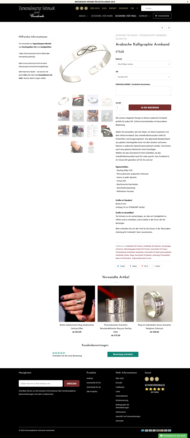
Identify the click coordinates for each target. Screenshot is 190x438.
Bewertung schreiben (123, 354)
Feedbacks (120, 387)
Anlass (82, 15)
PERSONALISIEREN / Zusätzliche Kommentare (133, 84)
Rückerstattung (122, 400)
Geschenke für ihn (94, 383)
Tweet (122, 266)
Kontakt (112, 8)
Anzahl (118, 103)
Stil (117, 72)
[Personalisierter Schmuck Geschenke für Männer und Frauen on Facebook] (77, 8)
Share (134, 266)
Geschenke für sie (94, 387)
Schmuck (143, 15)
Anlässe (90, 378)
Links (118, 391)
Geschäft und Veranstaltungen (128, 416)
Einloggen (123, 8)
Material (119, 59)
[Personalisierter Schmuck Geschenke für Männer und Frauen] (37, 12)
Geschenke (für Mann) (102, 15)
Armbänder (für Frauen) (134, 246)
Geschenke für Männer (143, 255)
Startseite (119, 421)
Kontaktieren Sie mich (173, 436)
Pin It (146, 266)
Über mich (95, 8)
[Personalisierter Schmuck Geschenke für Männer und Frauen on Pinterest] (81, 8)
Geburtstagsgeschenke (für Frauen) (137, 249)
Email (158, 266)
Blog (104, 8)
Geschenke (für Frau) (125, 15)
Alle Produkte (92, 391)
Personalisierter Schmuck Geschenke (40, 430)
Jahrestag (156, 255)
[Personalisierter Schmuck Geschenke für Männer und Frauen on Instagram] (86, 8)
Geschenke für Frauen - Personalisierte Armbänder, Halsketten (141, 37)
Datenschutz (121, 412)
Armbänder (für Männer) (152, 246)
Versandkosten (122, 396)
